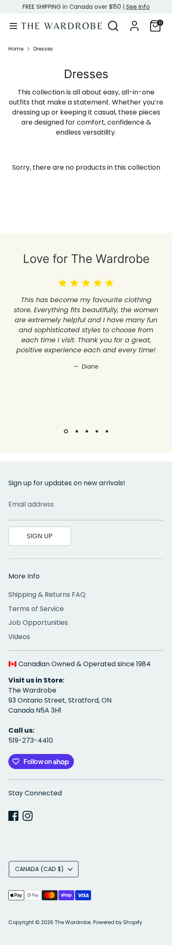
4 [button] (97, 431)
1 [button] (66, 431)
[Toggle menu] (11, 26)
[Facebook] (13, 816)
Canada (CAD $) (39, 869)
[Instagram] (28, 816)
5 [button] (107, 431)
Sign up (40, 536)
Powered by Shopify (117, 922)
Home (15, 48)
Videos (19, 637)
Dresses (43, 48)
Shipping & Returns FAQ (47, 594)
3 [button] (87, 431)
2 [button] (77, 431)
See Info (138, 7)
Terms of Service (36, 609)
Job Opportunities (38, 622)
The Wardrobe (73, 922)
